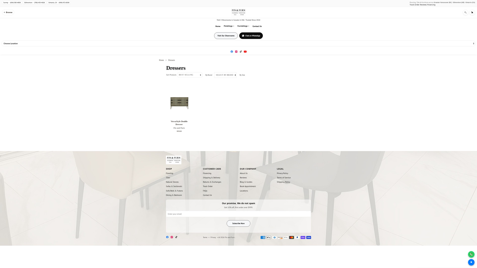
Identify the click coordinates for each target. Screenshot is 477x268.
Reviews (423, 4)
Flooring (169, 173)
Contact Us (257, 26)
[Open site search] (465, 12)
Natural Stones (172, 182)
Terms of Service (284, 177)
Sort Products (171, 75)
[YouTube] (245, 51)
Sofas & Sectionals (174, 186)
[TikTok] (240, 51)
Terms (205, 237)
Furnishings (243, 26)
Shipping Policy (283, 182)
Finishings (229, 26)
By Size (242, 75)
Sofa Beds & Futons (174, 190)
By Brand (208, 75)
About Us (244, 173)
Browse (8, 12)
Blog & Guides (246, 182)
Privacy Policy (282, 173)
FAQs (205, 190)
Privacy (213, 237)
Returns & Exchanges (212, 182)
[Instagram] (236, 51)
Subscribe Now (238, 223)
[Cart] (472, 12)
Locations (244, 190)
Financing (431, 4)
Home (217, 26)
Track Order (414, 4)
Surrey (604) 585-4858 (12, 2)
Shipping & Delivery (211, 177)
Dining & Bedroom (174, 195)
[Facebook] (231, 51)
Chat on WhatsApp (252, 35)
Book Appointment (248, 186)
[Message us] (471, 262)
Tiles (168, 177)
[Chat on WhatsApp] (471, 254)
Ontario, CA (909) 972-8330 (58, 2)
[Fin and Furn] (238, 12)
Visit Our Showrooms (226, 35)
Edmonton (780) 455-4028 (34, 2)
